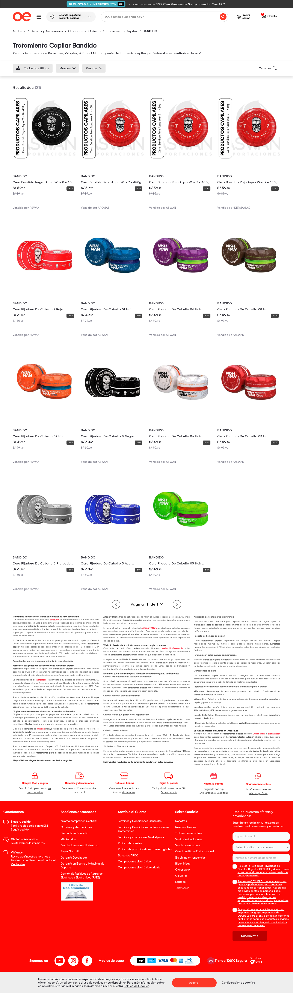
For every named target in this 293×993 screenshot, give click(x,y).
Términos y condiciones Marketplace (141, 837)
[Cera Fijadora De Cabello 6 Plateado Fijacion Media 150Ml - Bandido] (44, 540)
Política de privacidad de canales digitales (145, 849)
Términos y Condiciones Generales (140, 821)
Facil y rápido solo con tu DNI (29, 825)
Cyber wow (182, 869)
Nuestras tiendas (185, 827)
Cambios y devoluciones (76, 827)
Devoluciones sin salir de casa (79, 845)
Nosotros (181, 821)
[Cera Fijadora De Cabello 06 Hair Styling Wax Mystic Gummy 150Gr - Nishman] (180, 413)
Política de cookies (130, 843)
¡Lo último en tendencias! (190, 857)
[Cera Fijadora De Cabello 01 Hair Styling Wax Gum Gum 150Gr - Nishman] (112, 286)
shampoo (54, 619)
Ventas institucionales (188, 839)
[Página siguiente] (177, 604)
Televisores (182, 888)
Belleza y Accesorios (47, 31)
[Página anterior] (116, 604)
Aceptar (194, 982)
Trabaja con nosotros (188, 833)
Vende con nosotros (187, 845)
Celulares (181, 875)
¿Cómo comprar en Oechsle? (79, 821)
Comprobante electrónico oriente (139, 867)
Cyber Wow (259, 733)
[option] (146, 4)
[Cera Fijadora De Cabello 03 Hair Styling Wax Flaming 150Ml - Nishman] (248, 413)
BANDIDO (150, 31)
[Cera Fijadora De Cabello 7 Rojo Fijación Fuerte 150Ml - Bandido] (44, 286)
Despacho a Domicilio (74, 833)
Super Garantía (70, 851)
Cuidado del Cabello (84, 31)
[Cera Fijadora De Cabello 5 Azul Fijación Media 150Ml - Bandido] (112, 540)
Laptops (180, 881)
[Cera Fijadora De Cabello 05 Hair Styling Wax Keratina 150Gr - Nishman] (180, 540)
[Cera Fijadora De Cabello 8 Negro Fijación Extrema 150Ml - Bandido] (112, 413)
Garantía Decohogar (74, 857)
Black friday (182, 863)
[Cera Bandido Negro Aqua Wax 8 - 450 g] (44, 159)
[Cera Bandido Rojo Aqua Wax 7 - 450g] (112, 159)
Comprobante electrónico (134, 861)
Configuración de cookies (238, 982)
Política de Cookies (136, 986)
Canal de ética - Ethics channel (194, 851)
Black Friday (274, 733)
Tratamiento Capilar (121, 31)
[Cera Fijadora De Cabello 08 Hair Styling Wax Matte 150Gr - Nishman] (248, 286)
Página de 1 (144, 604)
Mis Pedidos (68, 839)
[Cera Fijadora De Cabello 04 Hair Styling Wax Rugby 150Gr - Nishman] (180, 286)
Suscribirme (249, 936)
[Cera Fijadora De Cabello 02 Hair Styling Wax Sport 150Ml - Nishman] (44, 413)
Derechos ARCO (128, 855)
